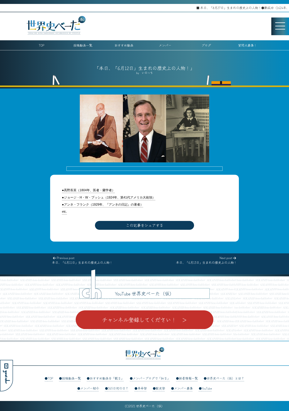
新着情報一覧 (188, 378)
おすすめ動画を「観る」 (107, 378)
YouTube (207, 388)
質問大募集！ (247, 45)
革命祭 (142, 388)
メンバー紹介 (89, 388)
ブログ (206, 45)
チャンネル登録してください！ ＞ (144, 320)
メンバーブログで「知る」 (151, 378)
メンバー (165, 45)
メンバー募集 (183, 388)
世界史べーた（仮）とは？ (225, 378)
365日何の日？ (118, 388)
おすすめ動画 (123, 45)
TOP (41, 45)
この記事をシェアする (144, 225)
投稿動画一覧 (82, 45)
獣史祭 (160, 388)
